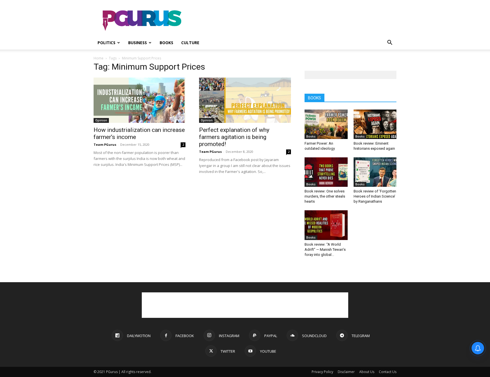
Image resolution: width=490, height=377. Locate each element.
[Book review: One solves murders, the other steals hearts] (326, 172)
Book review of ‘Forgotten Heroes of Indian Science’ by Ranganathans (375, 196)
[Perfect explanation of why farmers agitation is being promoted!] (245, 100)
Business (137, 42)
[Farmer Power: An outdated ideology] (326, 124)
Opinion (101, 120)
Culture (190, 42)
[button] (389, 43)
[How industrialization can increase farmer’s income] (139, 100)
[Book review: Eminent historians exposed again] (375, 124)
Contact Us (387, 371)
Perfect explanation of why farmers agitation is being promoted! (234, 137)
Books (166, 42)
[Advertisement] (293, 20)
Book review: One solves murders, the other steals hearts (325, 196)
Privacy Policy (322, 371)
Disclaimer (346, 371)
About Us (366, 371)
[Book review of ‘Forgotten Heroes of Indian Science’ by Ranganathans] (375, 172)
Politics (106, 42)
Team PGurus (105, 144)
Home (99, 58)
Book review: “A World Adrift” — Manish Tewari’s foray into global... (325, 249)
